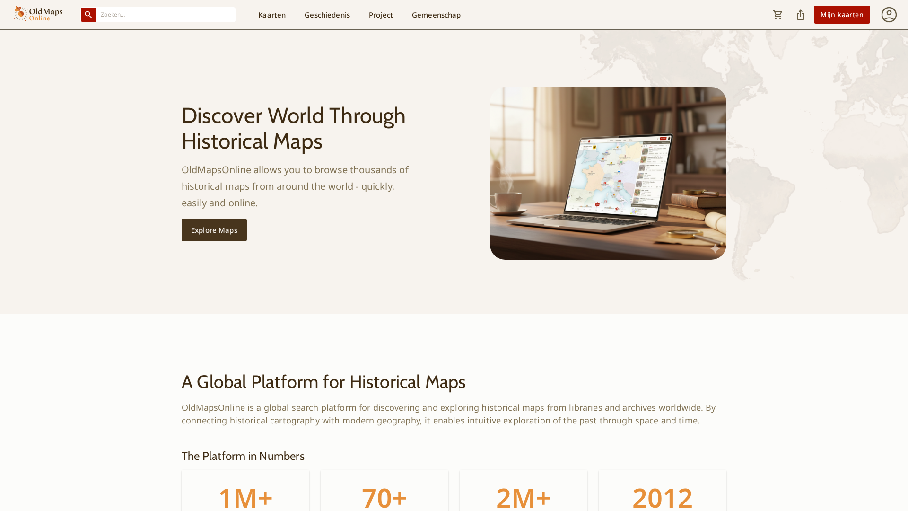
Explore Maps (214, 230)
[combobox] (166, 14)
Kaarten (272, 14)
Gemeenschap (436, 14)
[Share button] (800, 14)
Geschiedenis (327, 14)
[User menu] (889, 14)
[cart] (778, 14)
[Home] (38, 15)
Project (381, 14)
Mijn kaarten (842, 14)
